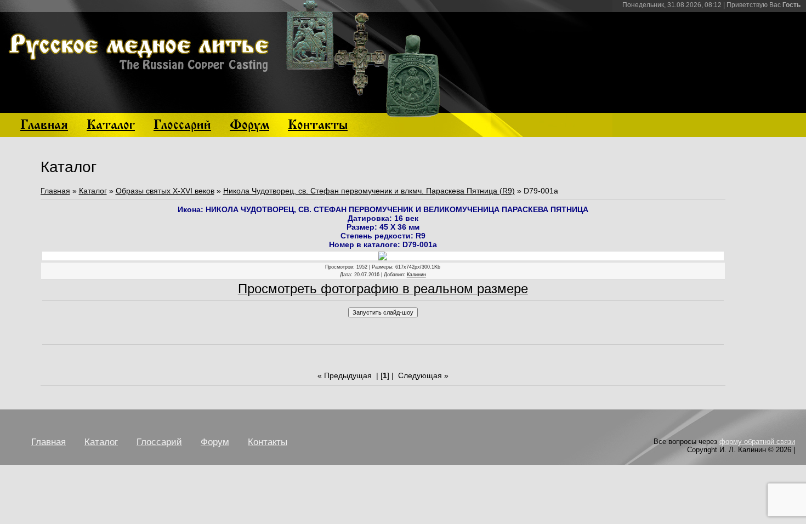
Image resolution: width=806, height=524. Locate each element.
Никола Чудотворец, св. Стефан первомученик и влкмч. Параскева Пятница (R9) (369, 190)
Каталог (93, 190)
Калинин (416, 274)
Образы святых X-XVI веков (165, 190)
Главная (55, 190)
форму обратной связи (757, 441)
